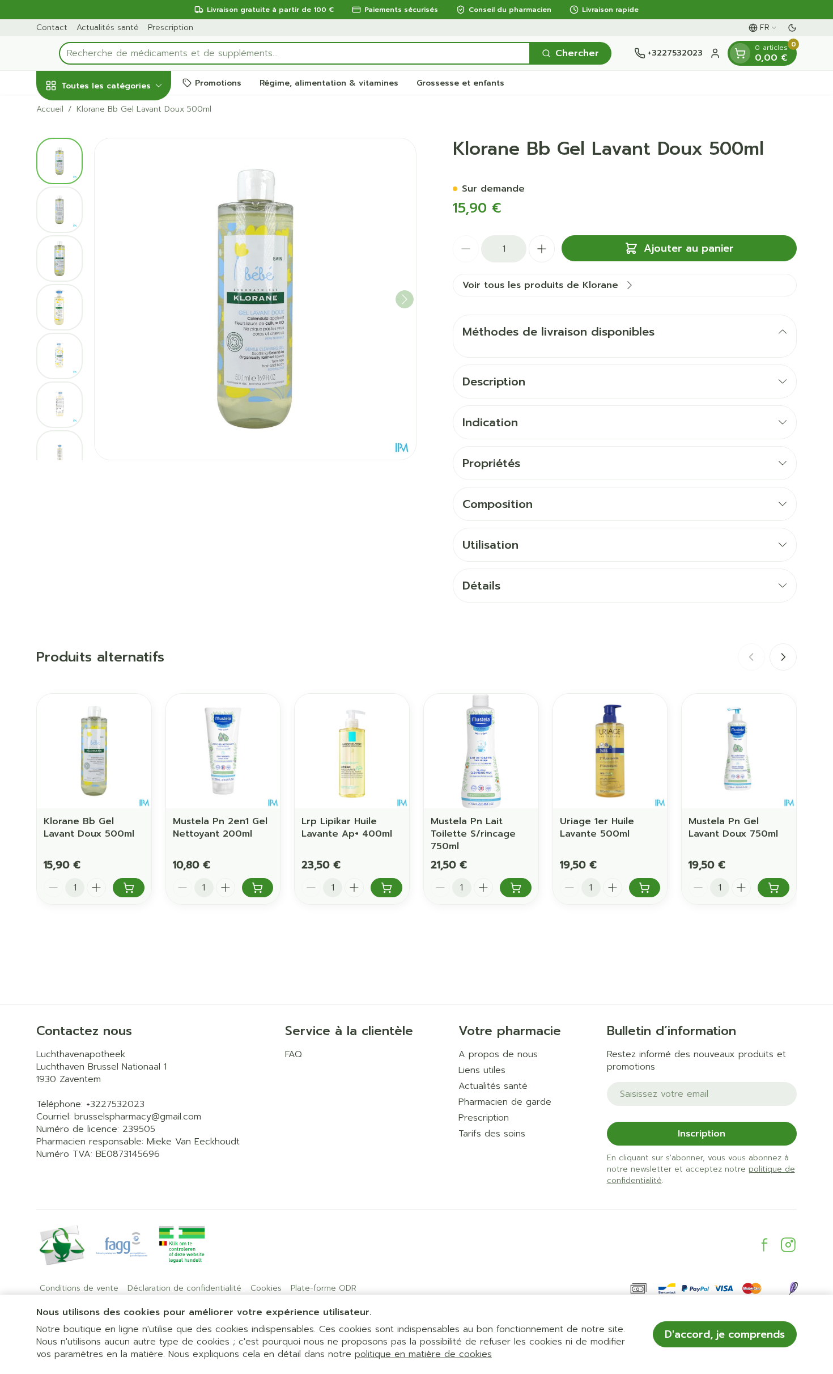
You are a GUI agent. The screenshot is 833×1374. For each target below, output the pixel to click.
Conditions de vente (79, 1288)
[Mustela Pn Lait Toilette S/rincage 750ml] (481, 751)
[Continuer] (405, 299)
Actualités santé (107, 27)
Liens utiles (481, 1070)
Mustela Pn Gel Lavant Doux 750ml (733, 828)
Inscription (701, 1133)
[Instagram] (788, 1244)
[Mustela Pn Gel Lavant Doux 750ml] (739, 751)
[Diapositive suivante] (783, 657)
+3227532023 (115, 1104)
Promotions (218, 82)
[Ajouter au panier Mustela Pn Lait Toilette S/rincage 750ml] (516, 887)
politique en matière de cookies (423, 1354)
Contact (51, 27)
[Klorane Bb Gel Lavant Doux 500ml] (94, 751)
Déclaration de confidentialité (184, 1288)
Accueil (49, 109)
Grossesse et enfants (460, 82)
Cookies (266, 1288)
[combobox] (294, 53)
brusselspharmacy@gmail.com (137, 1116)
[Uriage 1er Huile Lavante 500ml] (610, 751)
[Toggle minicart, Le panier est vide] (740, 53)
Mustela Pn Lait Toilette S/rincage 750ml (473, 834)
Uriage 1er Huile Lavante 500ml (597, 828)
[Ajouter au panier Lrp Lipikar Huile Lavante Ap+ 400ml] (386, 887)
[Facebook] (764, 1244)
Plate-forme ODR (323, 1288)
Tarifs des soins (491, 1133)
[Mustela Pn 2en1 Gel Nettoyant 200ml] (223, 751)
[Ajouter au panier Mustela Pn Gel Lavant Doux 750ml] (773, 887)
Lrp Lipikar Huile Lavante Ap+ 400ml (346, 828)
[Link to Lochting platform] (793, 1288)
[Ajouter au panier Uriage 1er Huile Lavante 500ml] (645, 887)
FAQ (293, 1054)
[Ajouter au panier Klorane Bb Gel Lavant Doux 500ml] (128, 887)
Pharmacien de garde (504, 1102)
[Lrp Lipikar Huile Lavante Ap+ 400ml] (352, 751)
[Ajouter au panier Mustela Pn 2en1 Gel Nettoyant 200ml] (258, 887)
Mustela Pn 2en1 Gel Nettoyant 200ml (220, 828)
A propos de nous (498, 1054)
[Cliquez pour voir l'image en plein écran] (255, 299)
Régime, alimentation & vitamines (329, 82)
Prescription (170, 27)
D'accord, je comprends (725, 1334)
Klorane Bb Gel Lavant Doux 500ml (89, 828)
